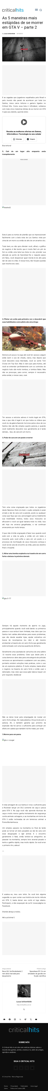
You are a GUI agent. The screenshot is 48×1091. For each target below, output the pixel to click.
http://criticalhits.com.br (24, 1005)
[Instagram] (15, 1019)
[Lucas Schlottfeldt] (24, 990)
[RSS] (20, 1019)
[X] (24, 1008)
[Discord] (4, 1019)
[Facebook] (10, 1019)
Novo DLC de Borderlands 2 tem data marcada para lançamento (12, 973)
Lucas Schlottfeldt (9, 33)
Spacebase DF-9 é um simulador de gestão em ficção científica (37, 973)
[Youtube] (36, 1019)
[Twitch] (25, 1019)
